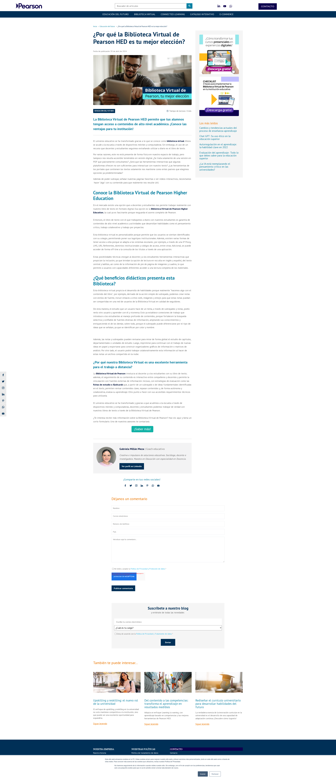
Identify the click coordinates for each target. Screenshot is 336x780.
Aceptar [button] (203, 774)
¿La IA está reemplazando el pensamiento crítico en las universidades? (214, 166)
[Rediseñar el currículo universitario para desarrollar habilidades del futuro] (219, 682)
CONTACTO (267, 6)
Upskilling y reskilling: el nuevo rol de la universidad (115, 702)
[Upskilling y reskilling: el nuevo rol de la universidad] (117, 682)
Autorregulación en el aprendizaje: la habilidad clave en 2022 (218, 146)
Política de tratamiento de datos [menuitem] (145, 753)
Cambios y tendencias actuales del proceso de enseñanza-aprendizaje (218, 129)
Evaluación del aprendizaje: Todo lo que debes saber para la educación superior (219, 155)
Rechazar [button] (215, 774)
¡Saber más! (142, 429)
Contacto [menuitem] (173, 753)
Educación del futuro (107, 26)
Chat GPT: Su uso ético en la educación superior (214, 137)
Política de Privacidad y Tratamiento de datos (154, 634)
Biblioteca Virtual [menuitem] (144, 14)
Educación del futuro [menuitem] (116, 14)
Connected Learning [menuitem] (173, 14)
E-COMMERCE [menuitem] (226, 14)
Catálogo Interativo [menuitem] (202, 14)
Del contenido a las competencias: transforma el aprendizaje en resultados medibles (166, 703)
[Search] (189, 6)
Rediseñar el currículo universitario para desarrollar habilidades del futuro (218, 703)
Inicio (95, 26)
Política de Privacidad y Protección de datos (148, 569)
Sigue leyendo (100, 723)
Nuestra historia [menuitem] (99, 753)
